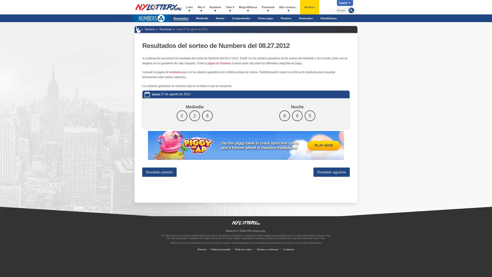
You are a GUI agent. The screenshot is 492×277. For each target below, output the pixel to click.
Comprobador (241, 18)
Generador (306, 18)
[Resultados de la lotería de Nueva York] (159, 7)
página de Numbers (219, 63)
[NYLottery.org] (138, 29)
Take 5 (230, 7)
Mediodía (202, 18)
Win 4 (201, 7)
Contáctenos (288, 249)
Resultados (181, 18)
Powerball (268, 7)
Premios (286, 18)
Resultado (159, 172)
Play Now (324, 145)
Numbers (215, 7)
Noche (220, 18)
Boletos (310, 7)
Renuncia (202, 249)
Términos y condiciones (267, 249)
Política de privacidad (220, 249)
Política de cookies (243, 249)
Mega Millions (248, 7)
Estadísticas (329, 18)
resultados (175, 72)
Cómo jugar (265, 18)
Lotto (189, 7)
